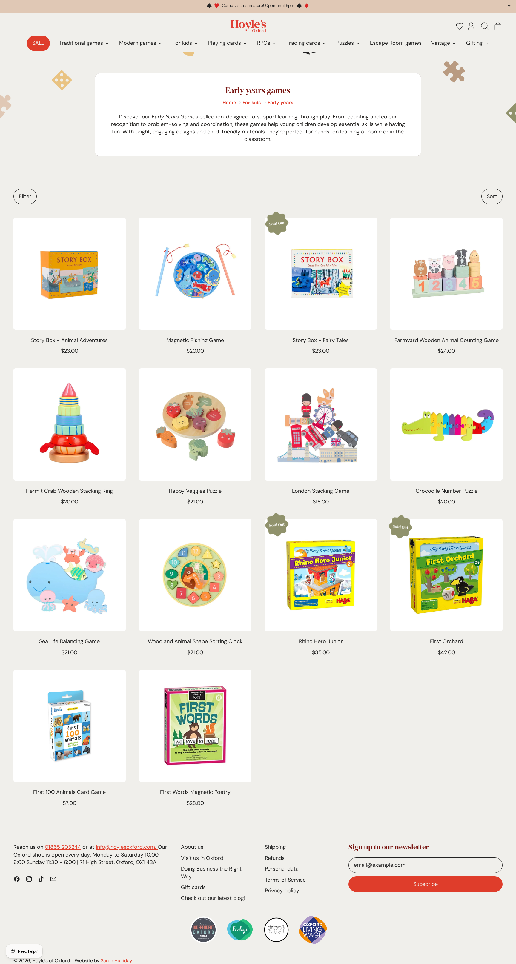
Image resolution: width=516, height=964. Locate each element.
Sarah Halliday (116, 960)
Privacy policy (282, 890)
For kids (251, 102)
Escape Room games (396, 43)
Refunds (275, 858)
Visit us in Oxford (202, 858)
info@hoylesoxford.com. (127, 847)
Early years (281, 102)
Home (229, 102)
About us (192, 847)
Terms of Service (285, 879)
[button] (459, 26)
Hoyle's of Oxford (51, 960)
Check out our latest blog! (213, 898)
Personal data (282, 868)
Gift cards (193, 887)
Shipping (275, 847)
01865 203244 (63, 847)
